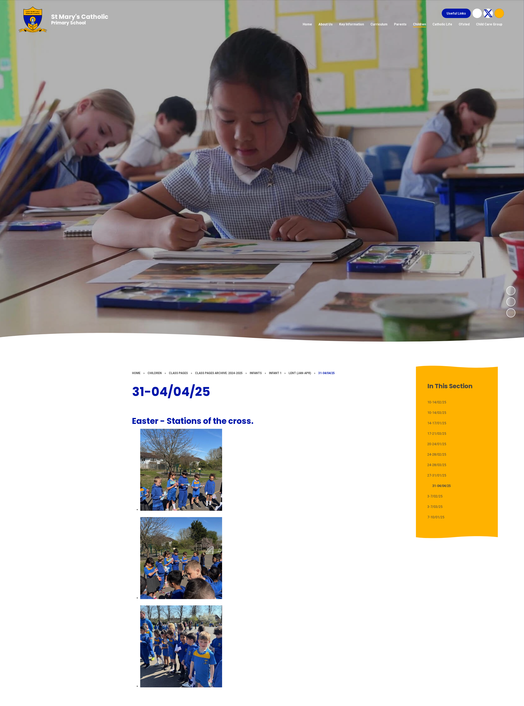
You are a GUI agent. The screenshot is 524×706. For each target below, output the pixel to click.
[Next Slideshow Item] (510, 290)
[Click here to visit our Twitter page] (488, 13)
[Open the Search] (499, 13)
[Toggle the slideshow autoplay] (510, 312)
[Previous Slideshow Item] (510, 301)
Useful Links (456, 13)
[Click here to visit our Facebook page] (477, 13)
